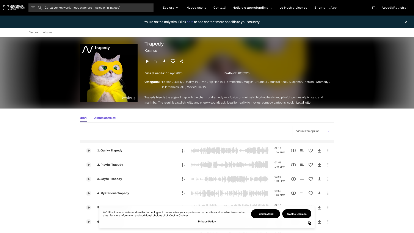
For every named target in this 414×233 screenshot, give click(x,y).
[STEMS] (183, 150)
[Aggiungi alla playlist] (155, 61)
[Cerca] (39, 7)
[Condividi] (181, 61)
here (190, 22)
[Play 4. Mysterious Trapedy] (88, 193)
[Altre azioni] (328, 150)
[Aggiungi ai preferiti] (173, 61)
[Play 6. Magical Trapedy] (88, 222)
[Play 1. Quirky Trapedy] (88, 150)
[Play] (147, 61)
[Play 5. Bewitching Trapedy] (88, 207)
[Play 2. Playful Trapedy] (88, 165)
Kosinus (150, 50)
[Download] (164, 61)
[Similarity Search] (293, 150)
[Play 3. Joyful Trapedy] (88, 179)
